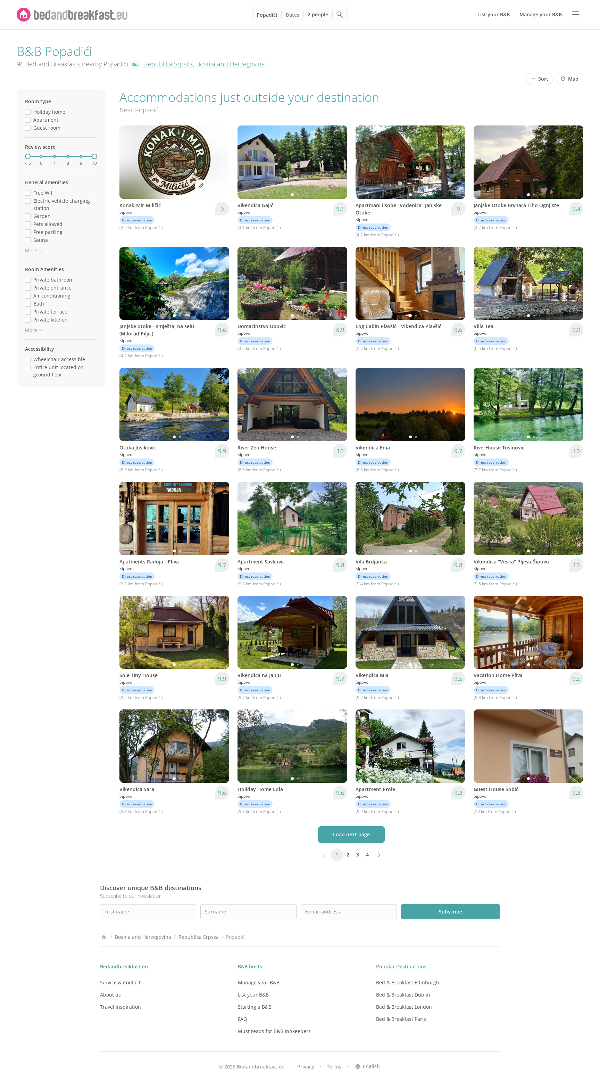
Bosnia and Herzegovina (230, 64)
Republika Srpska (168, 64)
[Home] (104, 937)
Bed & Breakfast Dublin (403, 994)
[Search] (340, 14)
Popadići (267, 14)
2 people (318, 14)
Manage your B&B (259, 982)
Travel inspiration (120, 1006)
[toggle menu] (575, 14)
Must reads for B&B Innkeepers (274, 1031)
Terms (334, 1066)
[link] (72, 14)
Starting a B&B (255, 1006)
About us (110, 994)
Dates (292, 14)
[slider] (28, 156)
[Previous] (129, 162)
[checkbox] (28, 111)
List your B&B (253, 994)
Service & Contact (120, 982)
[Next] (219, 162)
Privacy (305, 1066)
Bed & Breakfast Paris (401, 1019)
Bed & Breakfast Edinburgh (407, 982)
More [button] (31, 250)
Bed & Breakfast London (404, 1006)
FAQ (242, 1019)
